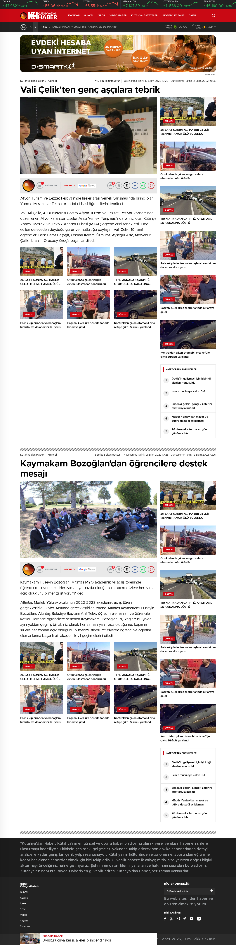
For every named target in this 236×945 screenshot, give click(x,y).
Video (23, 915)
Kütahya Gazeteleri (145, 15)
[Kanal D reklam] (118, 53)
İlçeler (23, 903)
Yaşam (24, 920)
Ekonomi (74, 15)
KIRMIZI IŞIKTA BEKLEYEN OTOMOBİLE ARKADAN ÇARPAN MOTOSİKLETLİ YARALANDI (98, 27)
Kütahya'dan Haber (32, 81)
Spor (101, 15)
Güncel (89, 15)
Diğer (192, 15)
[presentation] (31, 27)
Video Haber (118, 15)
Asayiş (24, 898)
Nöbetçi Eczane (173, 15)
